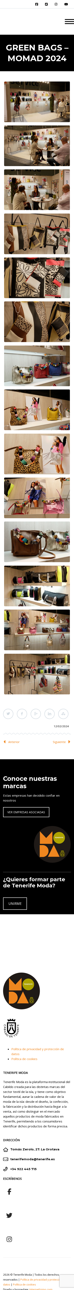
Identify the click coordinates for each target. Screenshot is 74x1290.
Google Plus (36, 714)
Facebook (22, 714)
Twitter (8, 714)
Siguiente (59, 742)
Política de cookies (24, 1059)
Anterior (14, 742)
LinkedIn (49, 714)
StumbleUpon (63, 714)
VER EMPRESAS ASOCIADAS (26, 812)
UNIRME (15, 903)
